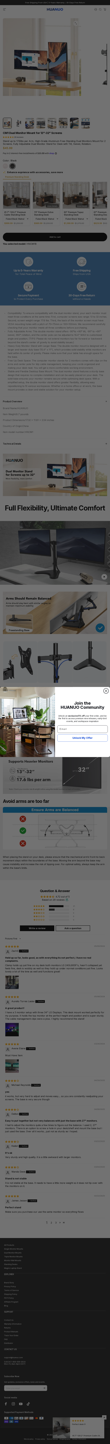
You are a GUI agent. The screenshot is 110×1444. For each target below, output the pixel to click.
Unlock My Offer (82, 738)
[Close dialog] (106, 690)
